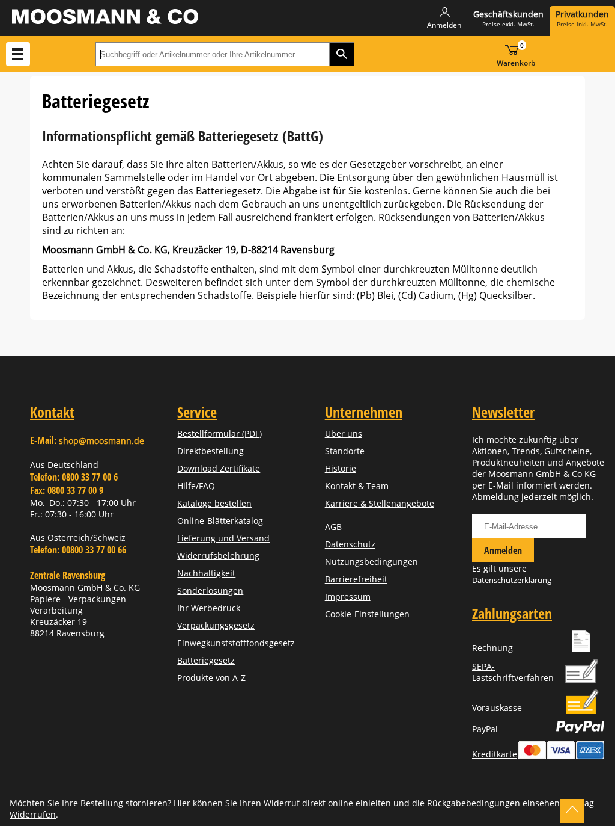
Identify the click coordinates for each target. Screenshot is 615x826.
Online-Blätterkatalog (220, 520)
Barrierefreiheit (356, 579)
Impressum (348, 596)
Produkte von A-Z (211, 677)
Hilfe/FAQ (196, 486)
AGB (333, 526)
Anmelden (503, 550)
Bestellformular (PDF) (219, 433)
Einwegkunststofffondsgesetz (236, 643)
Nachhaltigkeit (206, 573)
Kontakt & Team (357, 486)
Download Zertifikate (218, 468)
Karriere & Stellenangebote (379, 503)
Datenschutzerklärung (511, 580)
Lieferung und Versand (223, 538)
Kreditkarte (494, 754)
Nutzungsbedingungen (371, 561)
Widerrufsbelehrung (218, 555)
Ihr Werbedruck (208, 608)
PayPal (485, 729)
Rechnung (492, 647)
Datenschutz (350, 544)
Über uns (343, 433)
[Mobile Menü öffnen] (18, 54)
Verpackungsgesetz (216, 625)
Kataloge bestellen (214, 503)
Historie (340, 468)
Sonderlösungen (210, 590)
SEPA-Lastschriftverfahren (513, 672)
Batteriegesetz (206, 660)
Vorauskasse (497, 708)
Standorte (345, 451)
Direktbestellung (210, 451)
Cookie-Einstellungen (367, 614)
